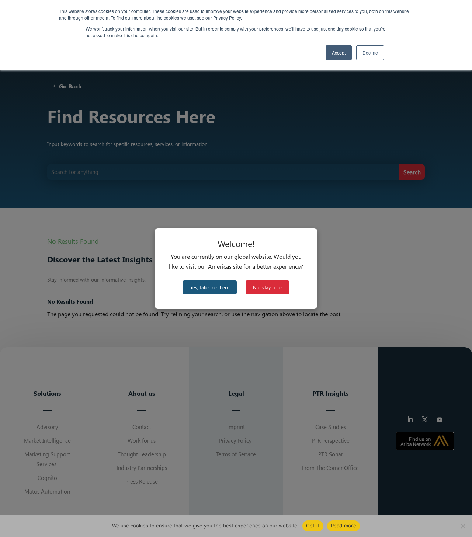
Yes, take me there (209, 287)
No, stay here (267, 287)
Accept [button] (339, 52)
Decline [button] (370, 52)
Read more (343, 526)
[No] (462, 526)
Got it (313, 526)
